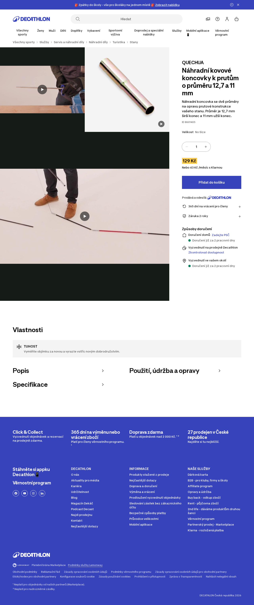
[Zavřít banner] (238, 5)
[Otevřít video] (161, 124)
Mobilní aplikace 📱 (197, 32)
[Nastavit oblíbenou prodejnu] (208, 19)
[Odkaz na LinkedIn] (42, 493)
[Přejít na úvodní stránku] (31, 19)
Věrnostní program (222, 32)
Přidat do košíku (212, 182)
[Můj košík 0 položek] (236, 19)
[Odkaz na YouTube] (24, 493)
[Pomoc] (217, 19)
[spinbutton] (196, 147)
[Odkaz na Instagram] (33, 493)
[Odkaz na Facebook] (16, 493)
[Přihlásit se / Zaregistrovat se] (227, 19)
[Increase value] (206, 146)
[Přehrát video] (42, 89)
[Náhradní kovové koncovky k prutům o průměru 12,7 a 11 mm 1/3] (127, 89)
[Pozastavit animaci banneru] (232, 5)
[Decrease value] (186, 146)
